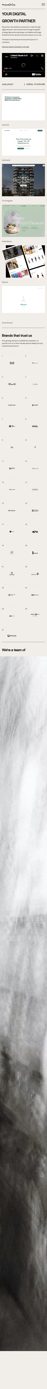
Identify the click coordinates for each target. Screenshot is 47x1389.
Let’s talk (26, 47)
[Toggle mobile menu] (43, 4)
